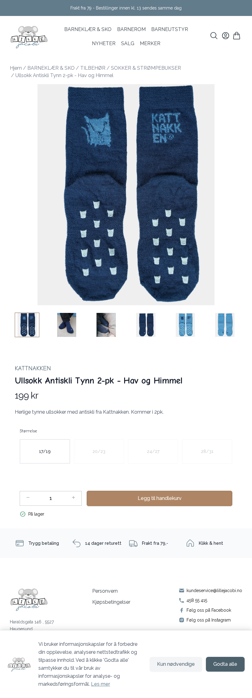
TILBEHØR (92, 68)
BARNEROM (131, 29)
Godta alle (225, 664)
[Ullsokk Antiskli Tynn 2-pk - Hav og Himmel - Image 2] (66, 325)
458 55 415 (197, 600)
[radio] (45, 451)
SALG (127, 43)
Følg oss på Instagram (209, 620)
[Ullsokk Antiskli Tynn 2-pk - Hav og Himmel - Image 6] (225, 325)
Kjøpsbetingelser (111, 602)
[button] (126, 194)
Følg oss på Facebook (209, 610)
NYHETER (104, 43)
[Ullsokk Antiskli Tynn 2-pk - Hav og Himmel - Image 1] (27, 325)
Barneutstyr (169, 29)
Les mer (100, 684)
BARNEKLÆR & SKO (88, 29)
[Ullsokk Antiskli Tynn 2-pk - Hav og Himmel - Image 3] (106, 325)
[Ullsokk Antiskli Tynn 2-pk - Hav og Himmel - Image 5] (185, 325)
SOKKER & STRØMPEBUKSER (146, 68)
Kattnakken (33, 368)
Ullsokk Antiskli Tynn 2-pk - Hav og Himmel (64, 75)
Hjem (16, 68)
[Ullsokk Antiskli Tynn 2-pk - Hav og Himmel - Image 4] (145, 325)
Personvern (105, 591)
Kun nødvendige (176, 664)
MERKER (150, 43)
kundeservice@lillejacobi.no (214, 590)
